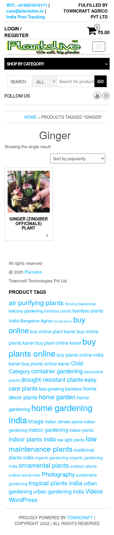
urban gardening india (58, 491)
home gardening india (50, 413)
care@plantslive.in (25, 11)
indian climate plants (64, 421)
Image (36, 421)
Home (30, 117)
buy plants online (52, 347)
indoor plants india (32, 439)
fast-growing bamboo (60, 388)
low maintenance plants (53, 443)
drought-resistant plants (52, 379)
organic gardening (51, 457)
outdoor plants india (24, 475)
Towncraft (80, 517)
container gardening (57, 371)
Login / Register (16, 32)
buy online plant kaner (53, 331)
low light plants (70, 439)
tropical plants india (55, 482)
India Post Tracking (25, 17)
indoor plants (81, 430)
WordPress (23, 499)
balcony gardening (26, 311)
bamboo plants (57, 311)
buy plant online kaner (58, 342)
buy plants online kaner (46, 363)
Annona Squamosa (80, 303)
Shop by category (25, 64)
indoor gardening (48, 429)
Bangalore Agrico (36, 320)
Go (100, 81)
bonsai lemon (63, 321)
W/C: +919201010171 (26, 5)
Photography (58, 474)
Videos (94, 491)
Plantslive (33, 272)
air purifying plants (36, 302)
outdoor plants (83, 466)
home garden (57, 396)
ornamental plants (44, 465)
